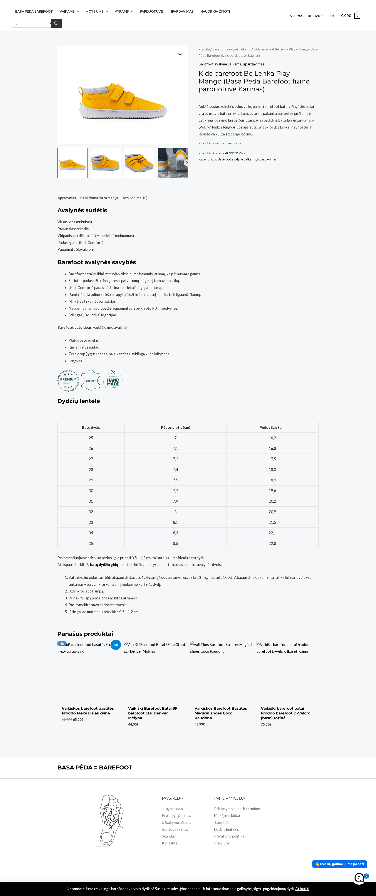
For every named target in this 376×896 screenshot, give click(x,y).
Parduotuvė (151, 11)
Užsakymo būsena (176, 822)
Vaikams (67, 11)
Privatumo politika (229, 836)
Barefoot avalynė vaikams (231, 49)
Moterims (95, 11)
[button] (180, 54)
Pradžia (204, 49)
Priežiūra (221, 843)
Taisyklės (221, 822)
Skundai (168, 836)
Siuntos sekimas (175, 829)
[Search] (56, 23)
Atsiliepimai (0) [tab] (135, 197)
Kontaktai (316, 16)
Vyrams (122, 11)
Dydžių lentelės (226, 829)
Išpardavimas (182, 11)
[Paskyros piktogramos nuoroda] (366, 16)
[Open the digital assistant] (359, 878)
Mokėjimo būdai (227, 815)
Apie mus (296, 16)
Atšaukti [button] (302, 888)
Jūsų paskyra (172, 808)
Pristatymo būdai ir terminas (237, 808)
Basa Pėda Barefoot (34, 11)
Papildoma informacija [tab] (99, 197)
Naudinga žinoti (215, 11)
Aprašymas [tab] (66, 197)
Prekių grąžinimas (176, 815)
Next (187, 162)
